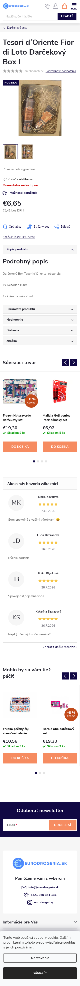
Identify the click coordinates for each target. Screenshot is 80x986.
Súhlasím (40, 973)
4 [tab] (46, 461)
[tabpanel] (20, 413)
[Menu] (74, 6)
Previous (65, 362)
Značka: (19, 237)
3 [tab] (42, 461)
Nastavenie (40, 958)
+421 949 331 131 (43, 895)
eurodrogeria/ (43, 902)
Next (73, 362)
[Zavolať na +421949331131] (47, 6)
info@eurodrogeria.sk (43, 887)
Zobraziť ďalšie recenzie (59, 647)
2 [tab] (38, 461)
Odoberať (63, 825)
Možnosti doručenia (24, 193)
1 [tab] (34, 461)
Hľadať (67, 16)
